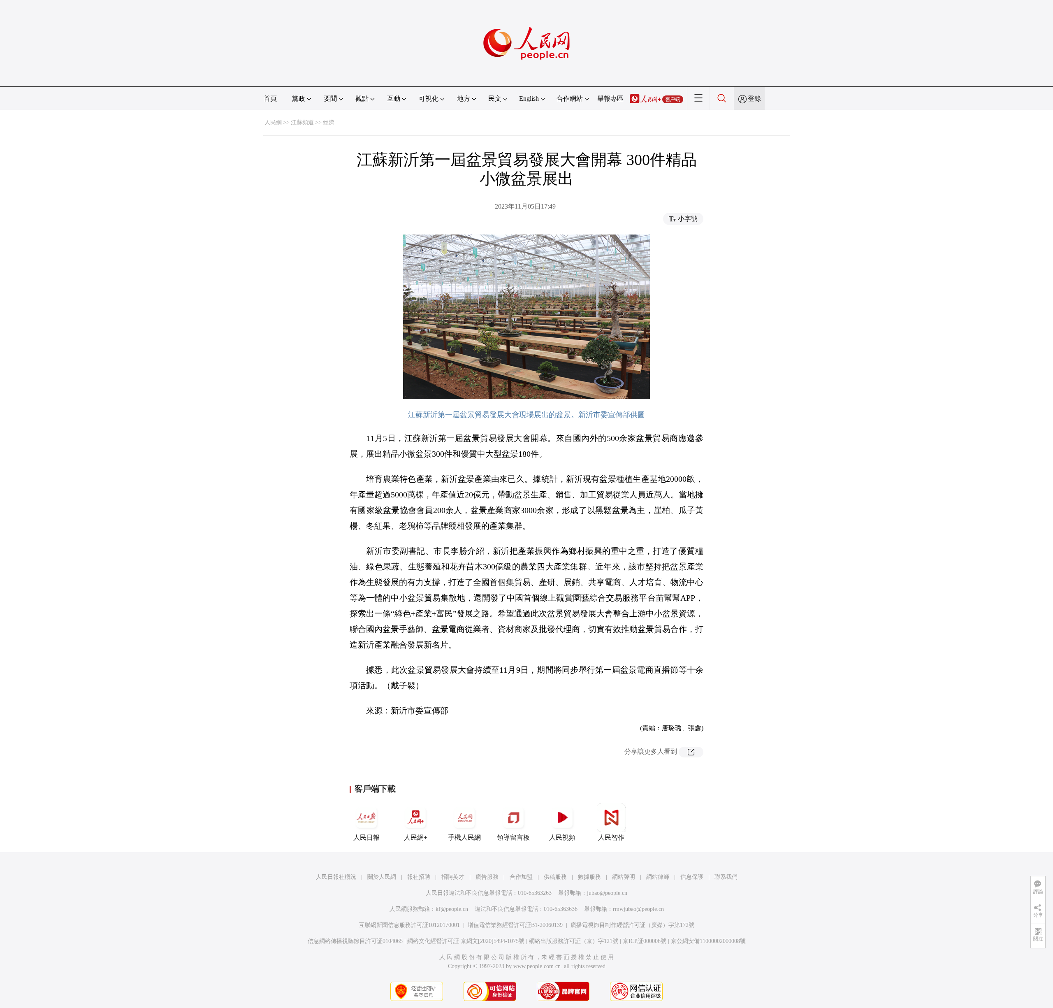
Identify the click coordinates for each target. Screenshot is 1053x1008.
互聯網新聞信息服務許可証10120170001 (409, 925)
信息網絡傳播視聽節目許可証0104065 (355, 941)
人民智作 (611, 837)
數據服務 (589, 877)
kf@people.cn (452, 909)
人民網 (273, 122)
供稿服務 (555, 877)
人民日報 (366, 837)
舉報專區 (610, 98)
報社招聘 (418, 877)
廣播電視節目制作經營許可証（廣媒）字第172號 (632, 925)
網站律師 (657, 877)
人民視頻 (562, 837)
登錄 (754, 98)
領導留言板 (513, 837)
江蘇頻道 (302, 122)
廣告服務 (487, 877)
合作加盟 (521, 877)
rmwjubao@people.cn (638, 909)
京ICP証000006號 (644, 941)
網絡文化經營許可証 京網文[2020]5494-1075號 (465, 941)
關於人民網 (381, 877)
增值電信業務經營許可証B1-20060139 (515, 925)
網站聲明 (623, 877)
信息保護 (691, 877)
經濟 (328, 122)
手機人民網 (464, 837)
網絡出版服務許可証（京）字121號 (573, 941)
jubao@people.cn (607, 893)
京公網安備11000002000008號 (708, 941)
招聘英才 (452, 877)
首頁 (270, 98)
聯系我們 (726, 877)
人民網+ (415, 837)
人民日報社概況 (336, 877)
